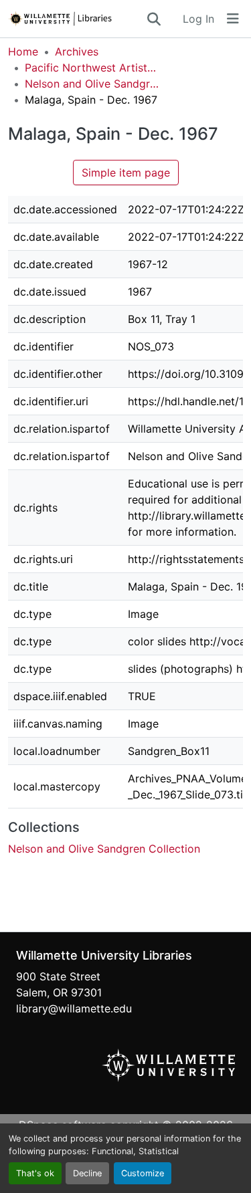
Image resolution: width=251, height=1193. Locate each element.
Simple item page (126, 172)
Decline (87, 1173)
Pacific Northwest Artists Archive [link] (92, 67)
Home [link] (23, 51)
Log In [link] (198, 18)
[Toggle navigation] (233, 18)
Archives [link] (76, 51)
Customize (142, 1173)
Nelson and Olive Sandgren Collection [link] (92, 83)
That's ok (35, 1173)
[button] (76, 18)
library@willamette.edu (74, 1008)
